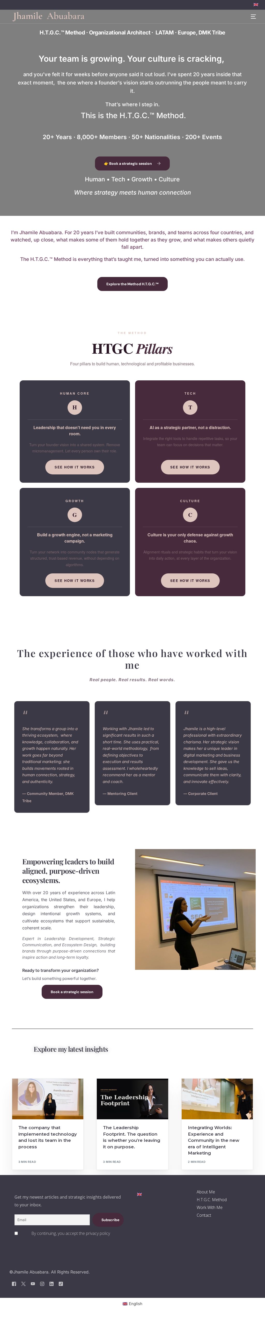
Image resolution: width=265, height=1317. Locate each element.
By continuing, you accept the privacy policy (70, 1233)
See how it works (75, 467)
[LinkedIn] (51, 1283)
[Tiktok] (60, 1283)
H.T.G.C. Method (212, 1199)
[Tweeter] (23, 1283)
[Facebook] (14, 1283)
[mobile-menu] (250, 17)
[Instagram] (42, 1283)
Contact (204, 1215)
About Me (206, 1192)
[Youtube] (33, 1283)
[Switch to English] (139, 1194)
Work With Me (210, 1207)
